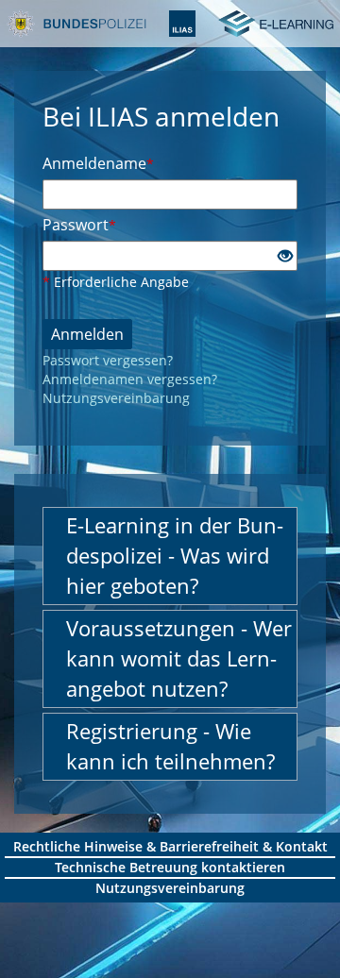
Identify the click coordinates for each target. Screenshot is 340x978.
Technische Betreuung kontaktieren (170, 867)
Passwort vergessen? (107, 360)
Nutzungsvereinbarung (116, 398)
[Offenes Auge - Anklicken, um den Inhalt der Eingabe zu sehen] (285, 256)
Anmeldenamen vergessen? (129, 379)
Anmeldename (98, 163)
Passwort (79, 224)
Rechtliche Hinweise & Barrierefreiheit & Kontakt (170, 846)
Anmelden (87, 334)
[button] (170, 556)
